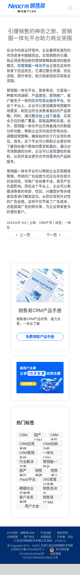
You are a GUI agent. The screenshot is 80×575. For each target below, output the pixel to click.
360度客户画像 (50, 480)
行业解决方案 (26, 462)
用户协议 (29, 537)
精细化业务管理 (26, 489)
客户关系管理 (26, 497)
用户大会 (32, 506)
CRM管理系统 (26, 453)
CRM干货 (45, 222)
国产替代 (22, 471)
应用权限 (12, 537)
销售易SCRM (48, 497)
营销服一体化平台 (35, 65)
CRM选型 (54, 435)
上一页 (25, 235)
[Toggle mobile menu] (71, 8)
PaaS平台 (28, 479)
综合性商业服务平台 (48, 100)
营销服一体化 (50, 462)
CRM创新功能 (50, 444)
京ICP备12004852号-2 (30, 549)
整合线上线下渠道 (46, 116)
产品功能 (45, 533)
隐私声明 (62, 533)
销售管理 (38, 471)
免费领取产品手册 (40, 336)
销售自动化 (50, 489)
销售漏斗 (54, 471)
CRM (23, 435)
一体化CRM (48, 453)
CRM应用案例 (26, 444)
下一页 (51, 235)
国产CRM (38, 435)
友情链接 (45, 537)
